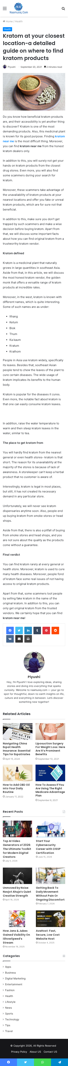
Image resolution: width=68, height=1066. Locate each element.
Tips (7, 1025)
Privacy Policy (19, 1051)
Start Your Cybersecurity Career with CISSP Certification (48, 847)
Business (10, 972)
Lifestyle (10, 1001)
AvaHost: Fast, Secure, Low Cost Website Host (48, 935)
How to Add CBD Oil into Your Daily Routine (16, 788)
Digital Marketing (15, 978)
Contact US (50, 1051)
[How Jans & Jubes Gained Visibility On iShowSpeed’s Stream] (17, 918)
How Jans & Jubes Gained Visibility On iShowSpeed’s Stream (16, 937)
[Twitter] (19, 630)
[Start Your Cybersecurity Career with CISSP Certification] (50, 829)
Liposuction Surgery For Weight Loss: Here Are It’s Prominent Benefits (50, 749)
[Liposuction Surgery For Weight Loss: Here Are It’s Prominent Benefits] (50, 731)
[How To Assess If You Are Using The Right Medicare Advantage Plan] (50, 773)
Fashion (10, 990)
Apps (8, 966)
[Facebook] (10, 630)
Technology (12, 1019)
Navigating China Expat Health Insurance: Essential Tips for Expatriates (16, 749)
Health (19, 21)
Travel (9, 1031)
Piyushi (11, 66)
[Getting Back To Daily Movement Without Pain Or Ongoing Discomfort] (50, 876)
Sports (9, 1013)
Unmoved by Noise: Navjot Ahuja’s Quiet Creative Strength (17, 892)
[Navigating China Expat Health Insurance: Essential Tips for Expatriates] (17, 731)
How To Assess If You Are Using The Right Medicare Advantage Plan (50, 790)
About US (35, 1051)
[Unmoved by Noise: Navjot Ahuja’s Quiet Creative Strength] (17, 876)
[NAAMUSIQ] (18, 8)
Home (9, 21)
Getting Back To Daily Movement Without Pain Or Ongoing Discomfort (50, 894)
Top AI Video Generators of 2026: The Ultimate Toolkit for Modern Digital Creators (17, 849)
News (8, 1007)
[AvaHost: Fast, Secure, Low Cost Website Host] (50, 918)
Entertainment (13, 984)
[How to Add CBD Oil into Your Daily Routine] (17, 773)
